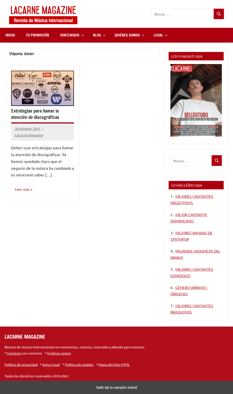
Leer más (22, 189)
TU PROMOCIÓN (37, 35)
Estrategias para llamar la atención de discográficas (35, 114)
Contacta (14, 353)
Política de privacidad (21, 364)
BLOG (97, 35)
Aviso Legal (51, 364)
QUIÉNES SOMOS (127, 35)
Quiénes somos (59, 353)
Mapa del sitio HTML (114, 364)
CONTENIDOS (69, 35)
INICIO (10, 35)
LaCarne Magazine (29, 135)
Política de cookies (79, 364)
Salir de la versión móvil (116, 387)
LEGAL (158, 35)
